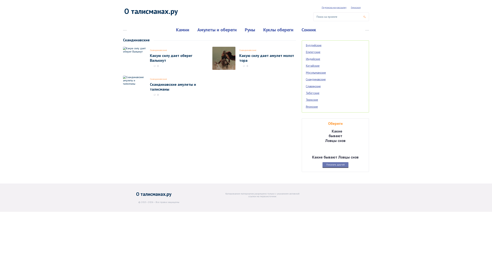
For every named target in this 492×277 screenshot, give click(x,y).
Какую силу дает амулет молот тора (266, 58)
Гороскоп (356, 7)
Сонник (309, 30)
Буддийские (314, 45)
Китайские (313, 66)
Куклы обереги (278, 30)
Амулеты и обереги (217, 30)
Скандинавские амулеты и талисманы (173, 87)
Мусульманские (316, 72)
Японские (312, 106)
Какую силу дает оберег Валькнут (171, 58)
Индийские (313, 59)
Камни (182, 30)
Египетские (313, 52)
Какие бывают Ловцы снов (335, 157)
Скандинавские (158, 50)
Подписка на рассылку (334, 7)
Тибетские (312, 93)
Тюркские (312, 100)
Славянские (313, 86)
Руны (250, 30)
